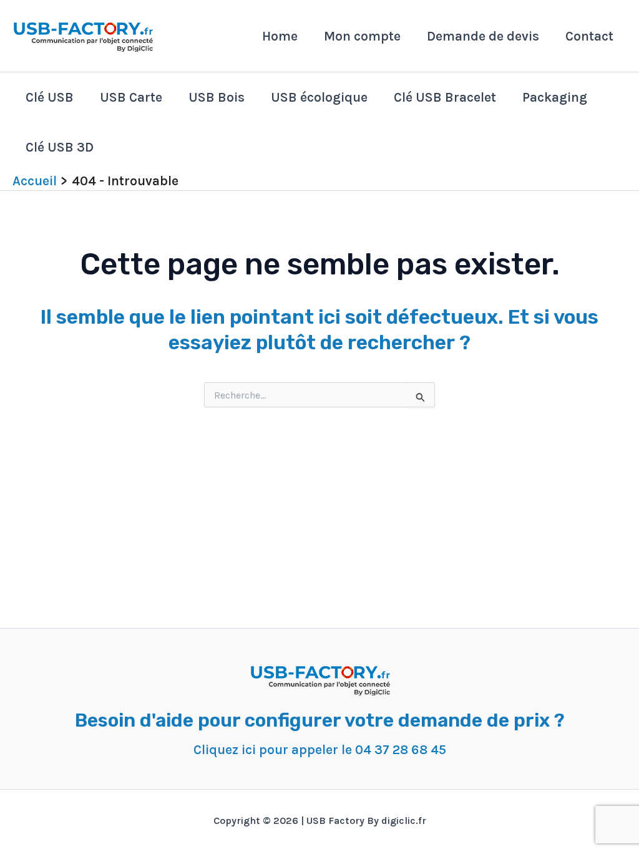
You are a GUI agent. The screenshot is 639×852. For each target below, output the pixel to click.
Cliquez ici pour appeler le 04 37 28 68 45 (319, 749)
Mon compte (362, 36)
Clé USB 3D (60, 147)
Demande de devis (483, 36)
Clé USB (50, 97)
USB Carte (131, 97)
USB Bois (216, 97)
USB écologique (319, 97)
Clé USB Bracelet (445, 97)
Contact (589, 36)
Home (280, 36)
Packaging (554, 97)
